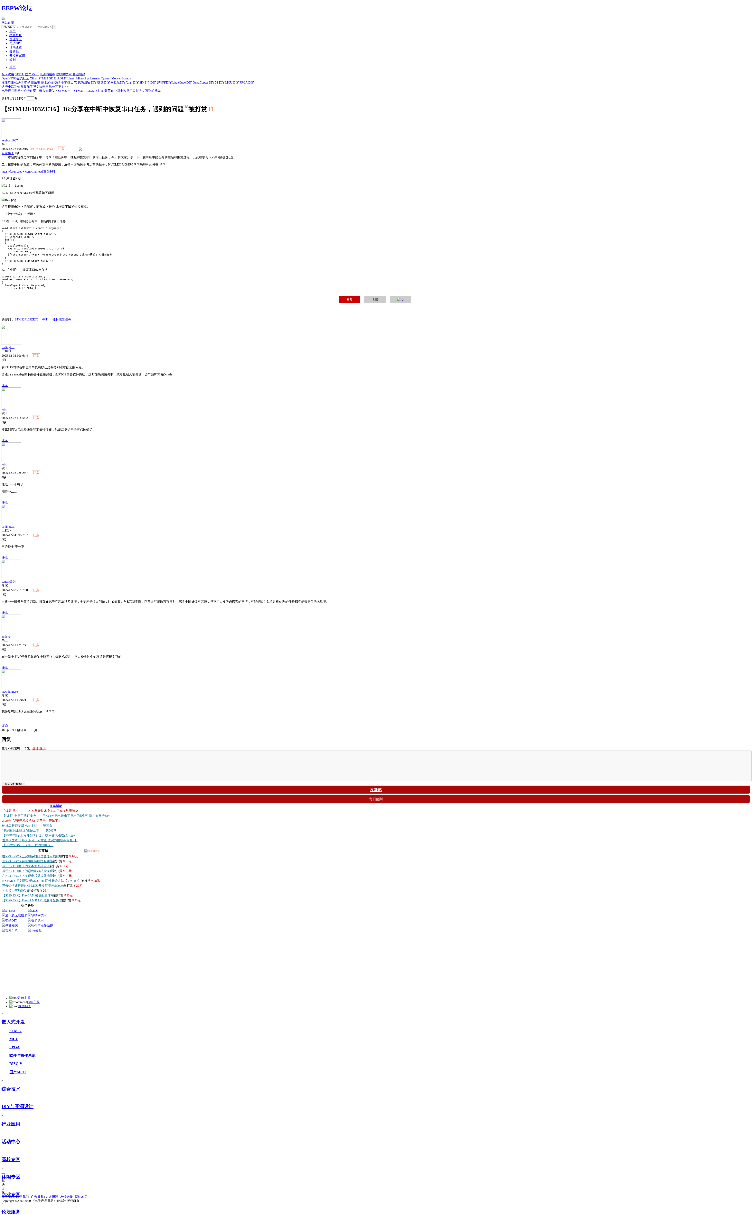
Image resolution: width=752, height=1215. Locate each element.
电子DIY (15, 43)
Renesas (95, 78)
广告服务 (37, 1196)
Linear (71, 78)
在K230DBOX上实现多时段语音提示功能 (30, 856)
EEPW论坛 (17, 8)
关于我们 (8, 1196)
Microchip (82, 78)
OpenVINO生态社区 (15, 78)
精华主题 (33, 1002)
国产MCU (32, 74)
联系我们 (22, 1196)
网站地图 (81, 1196)
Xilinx (34, 78)
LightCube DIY (182, 82)
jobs (4, 409)
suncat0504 (9, 581)
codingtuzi (8, 347)
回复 (349, 299)
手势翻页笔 (69, 82)
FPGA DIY (247, 82)
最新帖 (14, 51)
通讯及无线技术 (16, 915)
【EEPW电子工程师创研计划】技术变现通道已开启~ (38, 835)
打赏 (61, 148)
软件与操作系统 (42, 925)
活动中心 (11, 1141)
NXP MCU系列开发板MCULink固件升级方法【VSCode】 (41, 880)
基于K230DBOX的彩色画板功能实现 (27, 871)
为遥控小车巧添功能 (16, 890)
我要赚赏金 (94, 851)
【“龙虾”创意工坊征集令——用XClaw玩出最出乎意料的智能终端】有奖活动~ (56, 815)
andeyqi (6, 636)
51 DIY (219, 82)
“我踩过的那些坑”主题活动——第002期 (29, 830)
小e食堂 (36, 930)
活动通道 (15, 47)
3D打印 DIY (147, 82)
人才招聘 (52, 1196)
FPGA (14, 1047)
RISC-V (15, 1064)
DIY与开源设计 (17, 1106)
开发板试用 (17, 55)
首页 (12, 67)
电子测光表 (32, 82)
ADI (60, 78)
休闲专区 (11, 1176)
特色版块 (15, 35)
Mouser (116, 78)
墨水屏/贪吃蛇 (50, 82)
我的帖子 (24, 1006)
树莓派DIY (117, 82)
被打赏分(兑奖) (41, 149)
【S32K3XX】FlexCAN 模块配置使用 (28, 895)
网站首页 (8, 22)
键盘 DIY (103, 82)
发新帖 (376, 790)
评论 (5, 385)
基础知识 (78, 74)
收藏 (375, 299)
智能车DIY (164, 82)
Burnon (126, 78)
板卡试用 (8, 74)
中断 (45, 319)
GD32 (53, 78)
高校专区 (11, 1159)
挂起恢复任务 (61, 319)
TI (65, 78)
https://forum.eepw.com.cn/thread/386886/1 (28, 171)
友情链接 (66, 1196)
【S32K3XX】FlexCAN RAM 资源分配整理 (32, 900)
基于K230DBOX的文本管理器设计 (26, 866)
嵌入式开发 (47, 90)
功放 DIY (132, 82)
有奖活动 (56, 806)
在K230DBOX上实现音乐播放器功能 (27, 876)
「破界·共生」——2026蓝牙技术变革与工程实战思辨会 (40, 811)
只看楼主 (8, 153)
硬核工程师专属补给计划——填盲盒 (27, 825)
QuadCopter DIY (203, 82)
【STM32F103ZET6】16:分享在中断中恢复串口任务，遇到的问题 (116, 90)
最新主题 (24, 998)
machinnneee (10, 691)
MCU (34, 910)
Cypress (106, 78)
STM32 (19, 74)
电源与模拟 (47, 74)
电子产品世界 (11, 90)
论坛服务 (11, 1211)
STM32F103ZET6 (26, 319)
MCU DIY (232, 82)
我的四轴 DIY (87, 82)
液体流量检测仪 (13, 82)
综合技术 (11, 1089)
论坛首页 (30, 90)
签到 (12, 59)
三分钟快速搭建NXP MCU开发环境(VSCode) (33, 885)
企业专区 (15, 39)
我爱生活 (11, 930)
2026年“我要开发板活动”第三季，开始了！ (31, 820)
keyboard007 (10, 140)
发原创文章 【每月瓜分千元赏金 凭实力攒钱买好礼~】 (40, 840)
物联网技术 (64, 74)
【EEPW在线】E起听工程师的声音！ (27, 845)
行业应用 (11, 1124)
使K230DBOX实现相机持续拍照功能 (27, 861)
